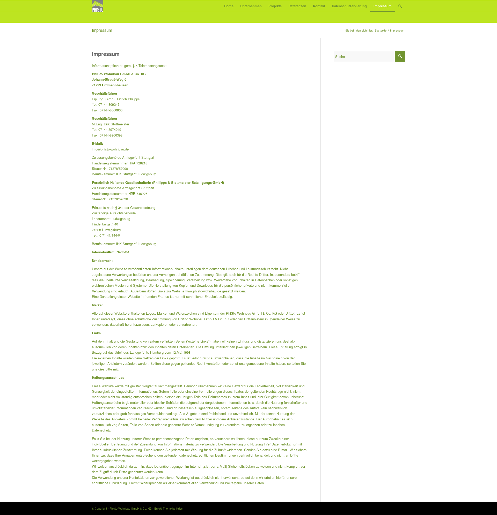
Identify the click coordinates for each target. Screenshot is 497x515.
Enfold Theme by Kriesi (168, 508)
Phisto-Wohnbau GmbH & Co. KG (130, 508)
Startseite (380, 30)
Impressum (102, 30)
